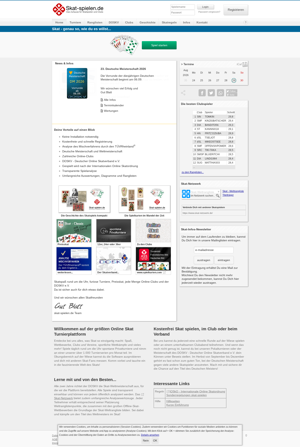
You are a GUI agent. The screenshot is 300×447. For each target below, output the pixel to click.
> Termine (187, 64)
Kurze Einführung (177, 404)
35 (185, 80)
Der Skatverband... (108, 272)
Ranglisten (94, 22)
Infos (186, 22)
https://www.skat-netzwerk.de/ (198, 213)
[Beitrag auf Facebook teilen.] (202, 92)
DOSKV (114, 22)
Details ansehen (150, 435)
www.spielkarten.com (149, 272)
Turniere (75, 22)
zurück (56, 88)
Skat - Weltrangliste (233, 191)
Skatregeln (169, 22)
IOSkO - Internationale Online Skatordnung (197, 391)
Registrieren (236, 9)
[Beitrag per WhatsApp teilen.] (220, 92)
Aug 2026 (186, 73)
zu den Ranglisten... (193, 172)
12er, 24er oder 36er (109, 244)
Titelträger (228, 195)
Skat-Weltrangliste (202, 192)
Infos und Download (117, 96)
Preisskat (63, 244)
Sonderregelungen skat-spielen (186, 395)
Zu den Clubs (144, 244)
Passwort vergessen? (209, 12)
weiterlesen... (65, 272)
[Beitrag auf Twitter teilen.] (211, 92)
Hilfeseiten (173, 401)
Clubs (129, 22)
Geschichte (148, 22)
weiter (172, 88)
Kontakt (202, 22)
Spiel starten (159, 45)
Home (59, 22)
